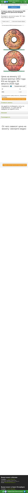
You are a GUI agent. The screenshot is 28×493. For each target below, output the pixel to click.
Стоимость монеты (6, 102)
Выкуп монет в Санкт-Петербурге (13, 487)
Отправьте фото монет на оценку (13, 1)
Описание (4, 112)
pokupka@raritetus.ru (10, 482)
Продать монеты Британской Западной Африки (14, 99)
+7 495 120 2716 (10, 479)
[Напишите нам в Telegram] (7, 2)
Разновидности (5, 117)
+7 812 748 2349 (10, 489)
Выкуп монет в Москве (9, 477)
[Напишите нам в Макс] (5, 2)
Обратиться (14, 7)
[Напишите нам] (3, 491)
